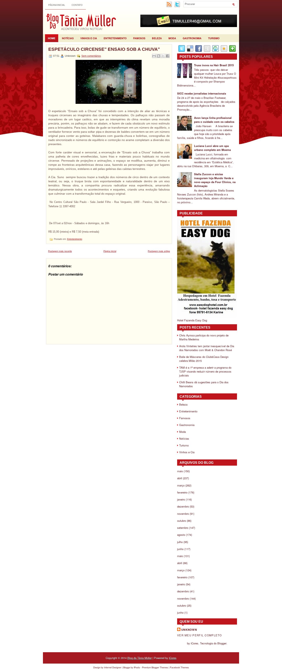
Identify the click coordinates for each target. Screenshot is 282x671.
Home (51, 38)
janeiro (181, 499)
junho (180, 549)
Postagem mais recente (60, 251)
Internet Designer (112, 667)
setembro (182, 528)
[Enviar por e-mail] (154, 56)
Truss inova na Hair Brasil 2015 (214, 65)
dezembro (183, 506)
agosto (181, 535)
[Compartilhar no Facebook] (168, 56)
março (181, 485)
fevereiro (182, 492)
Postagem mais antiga (159, 251)
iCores (173, 658)
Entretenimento (115, 38)
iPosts (137, 667)
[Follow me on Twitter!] (177, 6)
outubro (181, 521)
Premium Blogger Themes (155, 667)
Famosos (139, 38)
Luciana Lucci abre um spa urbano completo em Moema (212, 148)
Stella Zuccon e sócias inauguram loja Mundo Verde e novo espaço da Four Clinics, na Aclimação (215, 180)
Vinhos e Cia (88, 38)
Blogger (221, 643)
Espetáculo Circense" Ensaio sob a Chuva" (104, 49)
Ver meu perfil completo (199, 635)
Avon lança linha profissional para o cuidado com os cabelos (214, 120)
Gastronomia (192, 38)
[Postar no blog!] (158, 56)
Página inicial (56, 5)
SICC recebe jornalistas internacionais (201, 93)
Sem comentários (91, 55)
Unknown (189, 630)
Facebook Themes (179, 667)
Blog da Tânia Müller (139, 658)
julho (180, 542)
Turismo (213, 38)
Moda (172, 38)
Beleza (157, 38)
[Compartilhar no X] (163, 56)
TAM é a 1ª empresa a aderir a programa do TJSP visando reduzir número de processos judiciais (205, 371)
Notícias (68, 38)
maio (180, 471)
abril (179, 478)
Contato (77, 5)
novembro (183, 514)
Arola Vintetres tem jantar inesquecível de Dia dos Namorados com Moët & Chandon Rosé (206, 348)
